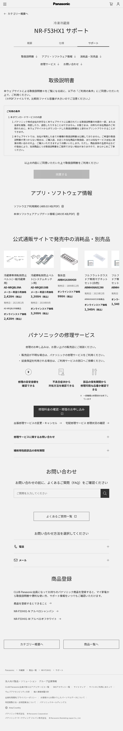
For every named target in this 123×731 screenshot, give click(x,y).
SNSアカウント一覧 (61, 686)
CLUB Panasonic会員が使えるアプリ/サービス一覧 (27, 686)
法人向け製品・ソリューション (21, 681)
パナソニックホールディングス (53, 702)
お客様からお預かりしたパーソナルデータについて (63, 697)
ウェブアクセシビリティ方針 (17, 691)
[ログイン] (118, 4)
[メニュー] (4, 4)
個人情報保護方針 (41, 691)
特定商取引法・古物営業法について (20, 702)
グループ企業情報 (48, 681)
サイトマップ (79, 686)
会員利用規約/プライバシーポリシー (21, 697)
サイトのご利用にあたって (100, 686)
